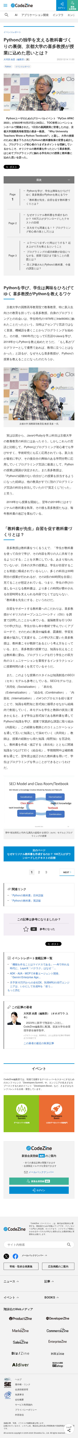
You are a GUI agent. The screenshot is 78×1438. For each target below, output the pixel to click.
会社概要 (19, 1399)
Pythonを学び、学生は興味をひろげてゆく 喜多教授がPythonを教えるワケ (48, 192)
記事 (47, 1281)
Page (13, 223)
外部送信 (19, 1414)
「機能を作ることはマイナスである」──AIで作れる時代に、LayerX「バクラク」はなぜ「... (39, 966)
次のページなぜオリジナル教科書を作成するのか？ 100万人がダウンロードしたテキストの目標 (39, 853)
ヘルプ (18, 1379)
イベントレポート (22, 66)
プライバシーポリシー (26, 1409)
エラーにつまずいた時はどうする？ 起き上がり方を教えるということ (48, 244)
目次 (39, 179)
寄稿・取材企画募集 (21, 1266)
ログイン (40, 1190)
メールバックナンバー (41, 1172)
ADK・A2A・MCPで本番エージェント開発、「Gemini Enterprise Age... (35, 975)
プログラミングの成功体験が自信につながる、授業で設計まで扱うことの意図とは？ (48, 255)
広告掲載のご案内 (58, 1266)
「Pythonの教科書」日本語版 (26, 895)
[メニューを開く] (5, 5)
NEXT (66, 872)
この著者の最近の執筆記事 (39, 1043)
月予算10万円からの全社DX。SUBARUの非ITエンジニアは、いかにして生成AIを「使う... (39, 984)
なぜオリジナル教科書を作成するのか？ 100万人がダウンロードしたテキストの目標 (47, 218)
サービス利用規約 (23, 1404)
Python (8, 66)
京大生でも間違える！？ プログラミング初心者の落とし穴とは (48, 229)
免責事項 (19, 1394)
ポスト (13, 167)
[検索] (6, 14)
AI (16, 15)
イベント (9, 1297)
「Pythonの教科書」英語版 (25, 900)
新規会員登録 (40, 1181)
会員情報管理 (21, 1389)
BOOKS (49, 1297)
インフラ (58, 15)
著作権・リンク (22, 1384)
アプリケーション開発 (35, 15)
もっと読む (13, 990)
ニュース (9, 1281)
